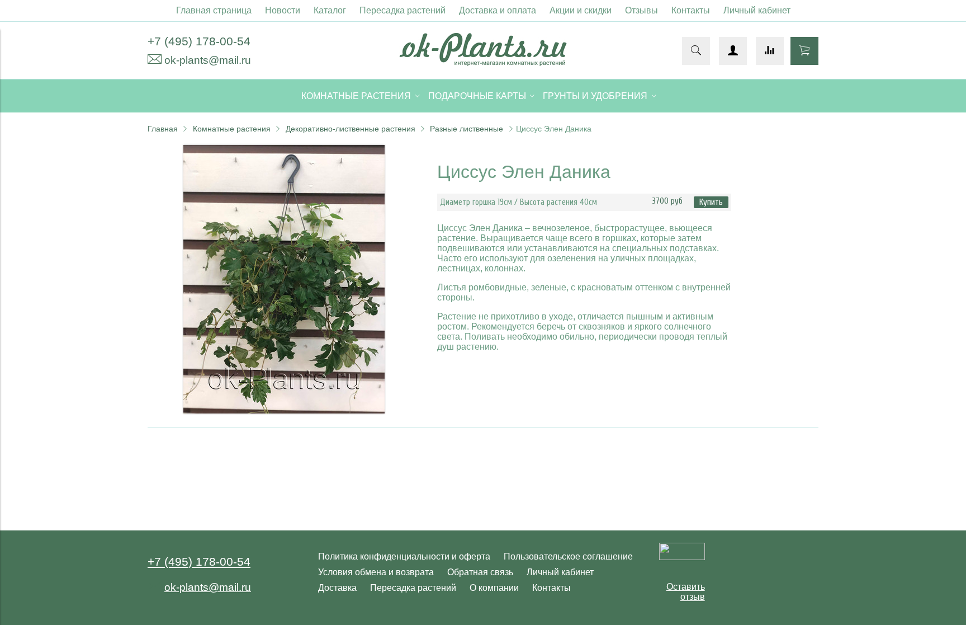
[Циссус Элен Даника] (284, 410)
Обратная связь (480, 572)
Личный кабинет (756, 10)
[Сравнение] (770, 51)
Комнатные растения (232, 128)
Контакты (690, 10)
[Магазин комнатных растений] (483, 63)
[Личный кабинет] (733, 51)
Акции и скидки (581, 10)
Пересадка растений (402, 10)
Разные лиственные (466, 128)
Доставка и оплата (497, 10)
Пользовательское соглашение (568, 556)
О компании (494, 588)
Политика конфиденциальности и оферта (404, 556)
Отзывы (641, 10)
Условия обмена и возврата (376, 572)
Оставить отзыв (685, 591)
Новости (282, 10)
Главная (163, 128)
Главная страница (214, 10)
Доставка (337, 588)
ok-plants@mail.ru (207, 60)
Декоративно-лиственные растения (350, 128)
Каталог (330, 10)
